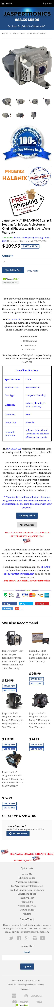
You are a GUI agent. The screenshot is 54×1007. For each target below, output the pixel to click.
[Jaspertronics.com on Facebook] (19, 939)
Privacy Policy (27, 898)
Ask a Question (27, 524)
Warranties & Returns (27, 882)
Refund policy (27, 910)
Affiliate (27, 914)
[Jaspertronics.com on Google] (27, 939)
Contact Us (27, 902)
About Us (27, 874)
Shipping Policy (27, 515)
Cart (49, 3)
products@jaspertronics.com (19, 574)
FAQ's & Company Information (27, 886)
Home (5, 33)
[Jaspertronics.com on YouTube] (42, 939)
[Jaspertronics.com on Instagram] (35, 939)
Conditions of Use (27, 894)
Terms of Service (27, 906)
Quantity (7, 255)
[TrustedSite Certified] (10, 280)
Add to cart (9, 690)
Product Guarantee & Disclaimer (27, 890)
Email (27, 952)
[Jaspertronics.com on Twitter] (11, 939)
